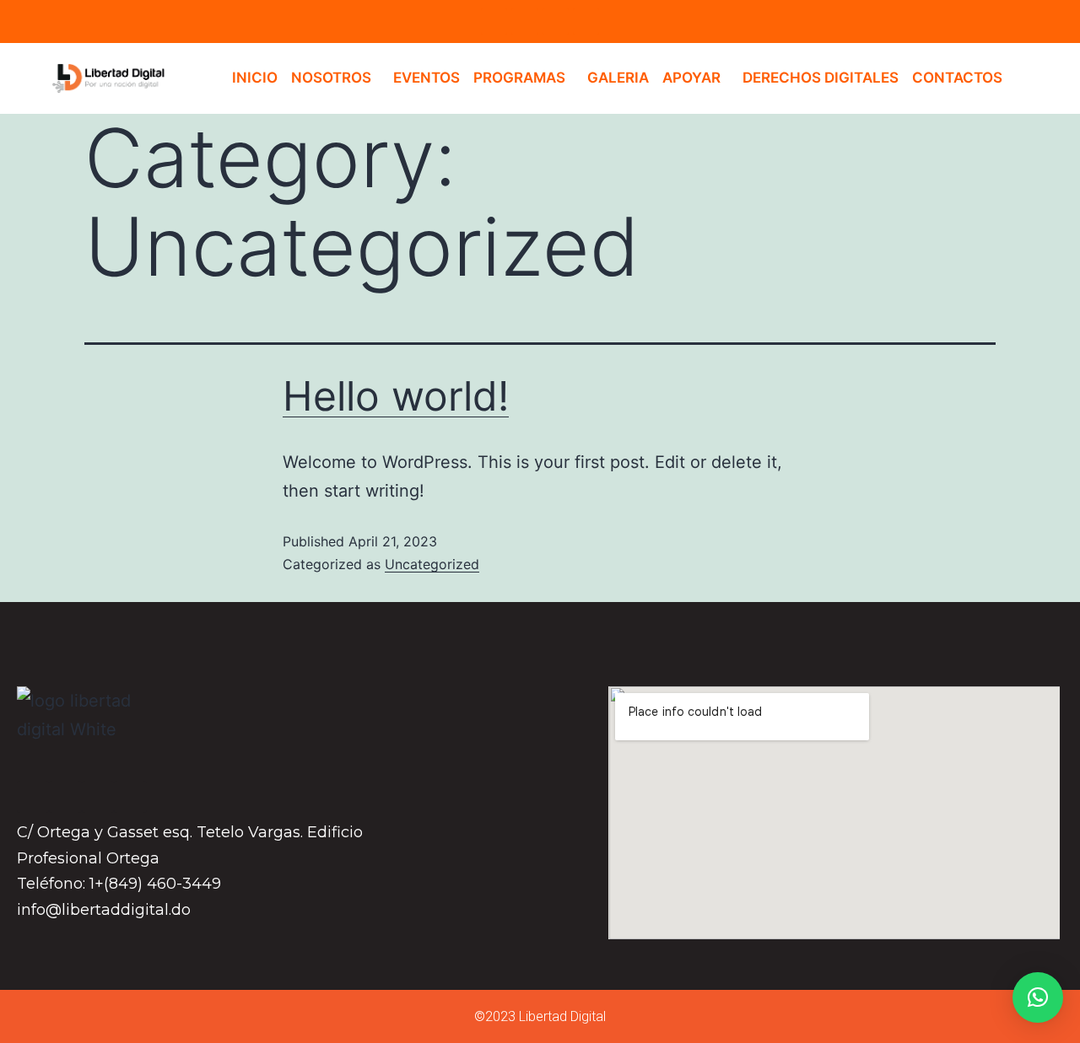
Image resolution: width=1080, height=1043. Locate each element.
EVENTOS (426, 77)
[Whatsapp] (586, 21)
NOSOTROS (331, 77)
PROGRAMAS (519, 77)
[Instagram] (524, 21)
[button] (1037, 997)
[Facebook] (494, 21)
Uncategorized (432, 564)
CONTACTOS (957, 77)
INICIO (255, 77)
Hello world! (396, 396)
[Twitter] (556, 21)
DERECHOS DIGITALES (820, 77)
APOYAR (691, 77)
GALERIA (618, 77)
